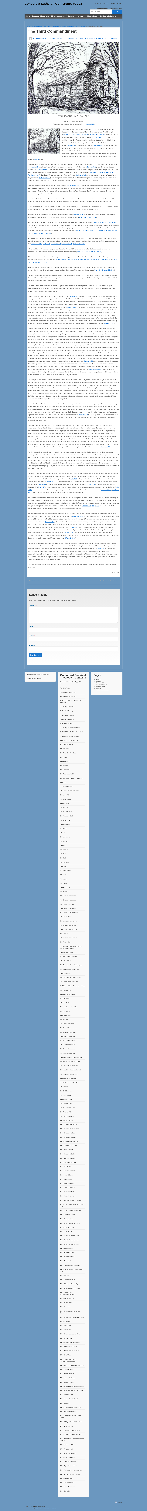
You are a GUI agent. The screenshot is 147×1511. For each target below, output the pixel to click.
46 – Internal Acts (65, 891)
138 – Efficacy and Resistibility (69, 1284)
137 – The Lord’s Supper (67, 1279)
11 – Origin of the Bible (66, 744)
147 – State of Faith (65, 1325)
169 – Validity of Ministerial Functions (71, 1422)
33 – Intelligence (65, 837)
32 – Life (62, 833)
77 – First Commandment (67, 1024)
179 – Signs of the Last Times (68, 1466)
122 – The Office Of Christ (67, 1215)
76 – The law (64, 1019)
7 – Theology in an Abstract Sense (70, 728)
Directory (71, 16)
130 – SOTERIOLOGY (66, 1248)
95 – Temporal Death (66, 1099)
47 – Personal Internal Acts (68, 896)
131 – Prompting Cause (67, 1252)
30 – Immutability (65, 824)
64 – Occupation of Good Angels (69, 969)
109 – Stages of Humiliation (68, 1158)
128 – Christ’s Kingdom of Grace (69, 1240)
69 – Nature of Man (65, 990)
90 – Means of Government (68, 1078)
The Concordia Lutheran (108, 16)
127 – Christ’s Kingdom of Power (69, 1236)
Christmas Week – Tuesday (38, 581)
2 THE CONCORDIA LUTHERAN (41, 26)
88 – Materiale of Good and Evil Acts (70, 1070)
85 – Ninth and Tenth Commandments (71, 1057)
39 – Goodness (64, 862)
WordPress (53, 1508)
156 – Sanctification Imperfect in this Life (72, 1365)
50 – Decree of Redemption (68, 908)
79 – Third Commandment (67, 1032)
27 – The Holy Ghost (66, 812)
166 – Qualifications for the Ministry (70, 1407)
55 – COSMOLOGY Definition (68, 929)
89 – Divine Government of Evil (69, 1074)
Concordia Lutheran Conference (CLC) (53, 3)
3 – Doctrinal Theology (66, 711)
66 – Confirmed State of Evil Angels (70, 977)
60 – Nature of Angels (66, 952)
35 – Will (62, 845)
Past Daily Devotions (102, 3)
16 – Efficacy (64, 765)
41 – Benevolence (65, 870)
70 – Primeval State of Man (68, 994)
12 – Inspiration (64, 749)
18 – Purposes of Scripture (68, 774)
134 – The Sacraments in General (70, 1265)
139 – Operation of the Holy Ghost (70, 1288)
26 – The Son (64, 807)
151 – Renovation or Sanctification (70, 1342)
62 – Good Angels (65, 961)
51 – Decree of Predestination (69, 912)
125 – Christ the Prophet (67, 1227)
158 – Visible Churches (67, 1374)
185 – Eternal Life (65, 1491)
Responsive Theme (37, 1508)
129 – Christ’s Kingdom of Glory (69, 1244)
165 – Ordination (65, 1403)
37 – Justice (63, 854)
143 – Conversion (65, 1307)
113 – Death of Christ (66, 1175)
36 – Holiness (64, 849)
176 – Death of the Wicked (68, 1453)
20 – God (63, 782)
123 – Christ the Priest (66, 1219)
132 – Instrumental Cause (67, 1257)
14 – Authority (64, 757)
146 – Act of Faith (65, 1321)
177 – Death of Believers (67, 1457)
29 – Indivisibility (65, 820)
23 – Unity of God (65, 795)
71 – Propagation (65, 998)
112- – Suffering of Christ (67, 1171)
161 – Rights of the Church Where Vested (72, 1386)
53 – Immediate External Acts (68, 921)
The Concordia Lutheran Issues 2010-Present (66, 26)
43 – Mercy (63, 879)
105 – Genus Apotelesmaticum (69, 1141)
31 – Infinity (63, 828)
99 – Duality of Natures (67, 1116)
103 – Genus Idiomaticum (67, 1133)
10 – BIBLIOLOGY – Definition (69, 740)
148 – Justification (65, 1330)
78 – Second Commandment (68, 1028)
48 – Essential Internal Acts (68, 900)
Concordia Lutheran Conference (36, 1506)
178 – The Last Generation (68, 1461)
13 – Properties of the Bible (68, 753)
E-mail (31, 636)
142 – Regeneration (66, 1302)
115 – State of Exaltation (67, 1183)
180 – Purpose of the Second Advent (70, 1470)
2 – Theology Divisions (67, 707)
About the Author (65, 688)
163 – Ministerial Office (67, 1395)
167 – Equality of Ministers (68, 1411)
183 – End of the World (67, 1482)
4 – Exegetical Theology (67, 715)
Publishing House (91, 16)
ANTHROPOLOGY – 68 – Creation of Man (72, 986)
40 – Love (63, 866)
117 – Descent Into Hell (67, 1192)
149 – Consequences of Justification (70, 1334)
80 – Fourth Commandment (68, 1036)
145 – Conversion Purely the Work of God (72, 1317)
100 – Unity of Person (66, 1120)
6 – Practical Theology (66, 723)
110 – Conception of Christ (68, 1162)
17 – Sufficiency (64, 770)
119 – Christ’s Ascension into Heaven (71, 1200)
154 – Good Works (65, 1355)
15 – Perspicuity (65, 761)
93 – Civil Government (66, 1091)
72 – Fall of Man (65, 1003)
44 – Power (63, 883)
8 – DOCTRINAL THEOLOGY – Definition (72, 732)
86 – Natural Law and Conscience (70, 1061)
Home (28, 16)
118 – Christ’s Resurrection (68, 1196)
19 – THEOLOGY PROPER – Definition (71, 778)
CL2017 (83, 26)
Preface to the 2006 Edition (68, 696)
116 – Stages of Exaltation (67, 1187)
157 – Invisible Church (66, 1369)
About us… (99, 679)
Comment (33, 605)
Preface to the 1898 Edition (68, 692)
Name (31, 626)
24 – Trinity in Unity (65, 799)
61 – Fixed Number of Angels (68, 956)
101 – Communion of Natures (68, 1124)
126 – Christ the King (66, 1231)
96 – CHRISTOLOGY (66, 1103)
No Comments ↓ (112, 38)
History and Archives (58, 16)
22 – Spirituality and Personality (69, 791)
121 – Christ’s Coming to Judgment (70, 1210)
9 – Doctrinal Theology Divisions (69, 736)
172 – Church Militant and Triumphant (71, 1434)
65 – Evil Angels (65, 973)
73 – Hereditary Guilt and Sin (68, 1007)
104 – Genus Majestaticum (68, 1137)
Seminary (80, 16)
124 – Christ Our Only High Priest (70, 1223)
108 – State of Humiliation (67, 1154)
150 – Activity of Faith (66, 1338)
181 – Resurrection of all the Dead (70, 1474)
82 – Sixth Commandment (67, 1045)
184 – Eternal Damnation (67, 1487)
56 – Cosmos (64, 933)
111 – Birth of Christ (65, 1166)
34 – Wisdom (64, 841)
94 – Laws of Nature (66, 1095)
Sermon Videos (116, 3)
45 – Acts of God (65, 887)
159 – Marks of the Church (68, 1378)
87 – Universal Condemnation (69, 1066)
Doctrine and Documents (40, 16)
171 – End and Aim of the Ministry (70, 1430)
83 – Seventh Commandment (68, 1049)
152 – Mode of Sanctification (68, 1346)
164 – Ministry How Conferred (69, 1399)
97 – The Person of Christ (67, 1108)
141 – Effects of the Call (67, 1298)
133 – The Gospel (65, 1261)
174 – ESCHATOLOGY (67, 1445)
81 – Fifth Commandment (67, 1040)
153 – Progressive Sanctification (69, 1351)
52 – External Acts (65, 917)
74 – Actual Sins (65, 1011)
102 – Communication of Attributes (70, 1129)
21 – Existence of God (66, 786)
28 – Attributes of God (66, 816)
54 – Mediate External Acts (68, 925)
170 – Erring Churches (66, 1426)
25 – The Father (64, 803)
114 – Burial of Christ (66, 1179)
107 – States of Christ (66, 1150)
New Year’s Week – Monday (109, 581)
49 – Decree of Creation (67, 904)
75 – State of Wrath (65, 1015)
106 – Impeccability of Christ (68, 1145)
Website (32, 645)
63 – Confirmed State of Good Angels (71, 965)
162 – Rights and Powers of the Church (71, 1390)
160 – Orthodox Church (67, 1382)
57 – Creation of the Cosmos (68, 938)
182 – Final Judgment (66, 1478)
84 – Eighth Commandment (68, 1053)
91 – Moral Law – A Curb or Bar (69, 1082)
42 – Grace (63, 875)
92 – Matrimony (64, 1087)
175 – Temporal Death (66, 1449)
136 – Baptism (64, 1275)
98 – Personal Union (66, 1112)
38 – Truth (63, 858)
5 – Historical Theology (67, 719)
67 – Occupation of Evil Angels (69, 982)
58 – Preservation (65, 942)
